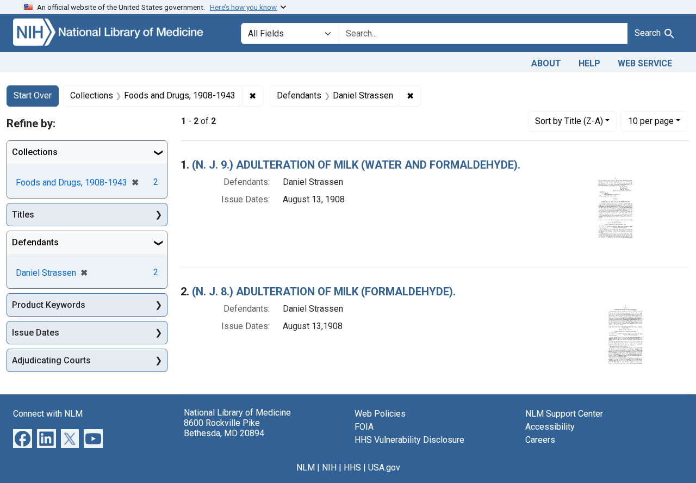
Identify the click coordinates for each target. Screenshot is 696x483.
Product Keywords (48, 305)
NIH (329, 467)
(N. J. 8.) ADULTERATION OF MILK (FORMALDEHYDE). (324, 291)
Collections (35, 152)
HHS (352, 467)
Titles (23, 214)
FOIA (364, 427)
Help (589, 63)
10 (651, 120)
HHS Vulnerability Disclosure (409, 440)
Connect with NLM (48, 413)
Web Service (645, 63)
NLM (305, 467)
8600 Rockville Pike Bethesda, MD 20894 (224, 428)
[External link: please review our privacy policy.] (22, 437)
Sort (569, 121)
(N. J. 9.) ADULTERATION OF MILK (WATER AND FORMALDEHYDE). (356, 164)
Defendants (35, 242)
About (546, 63)
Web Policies (380, 413)
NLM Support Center (564, 413)
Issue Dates (35, 332)
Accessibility (550, 427)
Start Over (33, 95)
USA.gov (384, 467)
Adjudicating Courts (51, 360)
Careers (540, 440)
